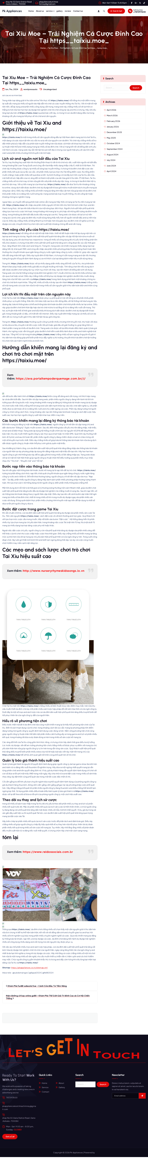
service (49, 11)
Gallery (62, 1087)
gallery (59, 11)
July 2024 (111, 160)
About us (40, 11)
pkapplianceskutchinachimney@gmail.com (48, 3)
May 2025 (111, 138)
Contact (45, 1092)
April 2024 (111, 171)
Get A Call (117, 11)
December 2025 (114, 132)
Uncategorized (50, 89)
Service (45, 1087)
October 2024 (113, 143)
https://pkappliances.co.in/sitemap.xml (29, 967)
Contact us (78, 11)
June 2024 (111, 165)
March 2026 (112, 115)
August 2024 (112, 154)
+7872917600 (139, 12)
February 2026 (113, 121)
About (61, 1083)
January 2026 (113, 126)
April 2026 (111, 110)
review (68, 11)
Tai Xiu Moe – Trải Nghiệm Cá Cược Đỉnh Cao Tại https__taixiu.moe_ (78, 48)
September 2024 (114, 149)
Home (31, 11)
